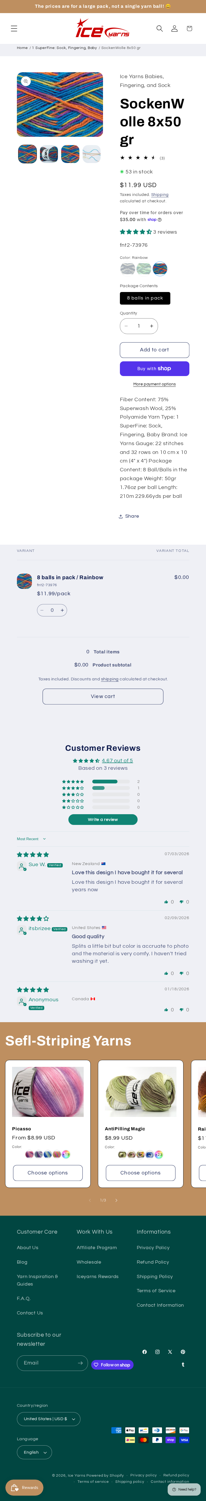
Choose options (48, 1172)
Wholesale (89, 1262)
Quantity (128, 313)
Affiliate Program (97, 1247)
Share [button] (132, 516)
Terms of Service (156, 1290)
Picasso (21, 1128)
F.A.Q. (24, 1298)
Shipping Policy (155, 1276)
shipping (110, 679)
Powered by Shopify (105, 1475)
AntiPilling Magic (125, 1128)
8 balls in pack (145, 298)
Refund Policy (153, 1262)
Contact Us (30, 1313)
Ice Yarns (77, 1475)
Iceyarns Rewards (98, 1276)
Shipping (160, 195)
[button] (14, 28)
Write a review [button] (103, 819)
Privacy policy (143, 1475)
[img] (33, 855)
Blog (22, 1262)
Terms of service (93, 1482)
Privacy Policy (153, 1247)
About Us (28, 1247)
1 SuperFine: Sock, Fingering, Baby (64, 48)
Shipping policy (129, 1482)
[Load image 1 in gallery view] (27, 154)
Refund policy (176, 1475)
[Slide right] (116, 1200)
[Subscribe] (80, 1363)
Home (22, 48)
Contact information (170, 1482)
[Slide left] (90, 1200)
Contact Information (160, 1305)
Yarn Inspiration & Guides (37, 1280)
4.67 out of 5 (117, 760)
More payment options (154, 384)
